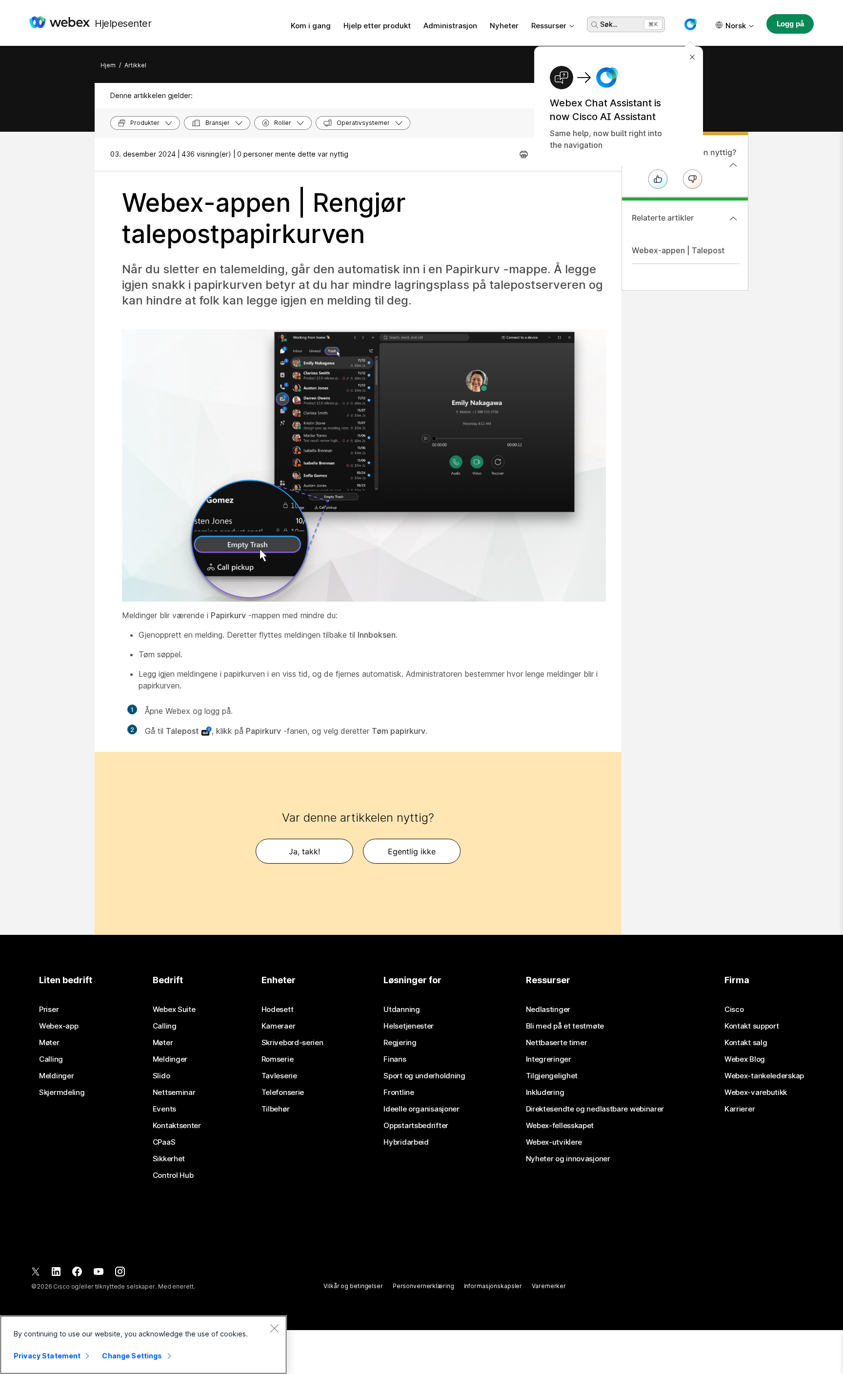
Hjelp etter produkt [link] (377, 25)
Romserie (277, 1059)
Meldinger (56, 1075)
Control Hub (173, 1175)
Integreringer (548, 1059)
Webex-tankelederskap (764, 1075)
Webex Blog (744, 1059)
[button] (690, 24)
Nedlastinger (548, 1009)
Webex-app (58, 1026)
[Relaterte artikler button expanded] (733, 218)
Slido (161, 1075)
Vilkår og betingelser (352, 1286)
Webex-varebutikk (755, 1092)
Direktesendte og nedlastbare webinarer (595, 1109)
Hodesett (277, 1009)
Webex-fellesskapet (560, 1125)
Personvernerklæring (423, 1286)
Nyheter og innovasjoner (568, 1158)
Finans (394, 1059)
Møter (49, 1042)
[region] (143, 1344)
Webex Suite (174, 1009)
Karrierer (739, 1109)
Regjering (399, 1042)
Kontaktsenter (177, 1125)
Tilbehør (275, 1109)
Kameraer (278, 1026)
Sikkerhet (169, 1158)
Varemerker (549, 1286)
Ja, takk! (304, 851)
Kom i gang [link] (311, 25)
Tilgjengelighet (552, 1075)
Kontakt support (751, 1026)
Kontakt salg (745, 1042)
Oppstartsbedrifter (415, 1125)
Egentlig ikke (412, 851)
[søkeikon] (594, 24)
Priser (49, 1009)
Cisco (734, 1009)
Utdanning (401, 1009)
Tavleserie (279, 1075)
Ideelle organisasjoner (421, 1109)
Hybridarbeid (405, 1142)
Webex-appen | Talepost (678, 250)
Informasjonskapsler (493, 1286)
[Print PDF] (524, 154)
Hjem (108, 65)
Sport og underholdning (424, 1075)
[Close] (274, 1328)
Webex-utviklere (554, 1142)
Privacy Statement (47, 1356)
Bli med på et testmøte (565, 1026)
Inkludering (545, 1092)
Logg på (790, 24)
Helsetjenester (408, 1026)
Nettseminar (174, 1092)
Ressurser (548, 25)
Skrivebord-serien (292, 1042)
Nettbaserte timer (556, 1042)
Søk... (608, 24)
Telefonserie (282, 1092)
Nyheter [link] (504, 25)
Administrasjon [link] (450, 25)
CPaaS (164, 1142)
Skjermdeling (61, 1092)
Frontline (398, 1092)
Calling (51, 1059)
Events (164, 1109)
